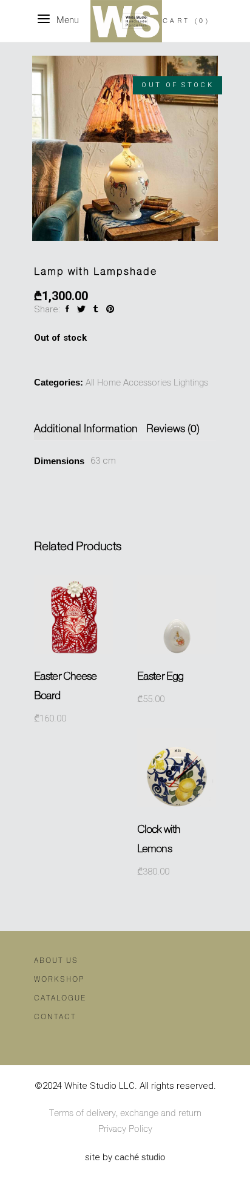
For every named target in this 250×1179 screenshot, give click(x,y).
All (90, 383)
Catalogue (60, 998)
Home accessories (134, 383)
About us (56, 961)
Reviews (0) (173, 429)
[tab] (89, 429)
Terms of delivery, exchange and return (125, 1113)
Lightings (191, 383)
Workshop (59, 980)
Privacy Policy (125, 1129)
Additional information (86, 429)
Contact (55, 1017)
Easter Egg (160, 677)
